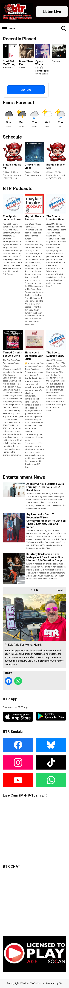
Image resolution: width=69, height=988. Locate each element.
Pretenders (8, 67)
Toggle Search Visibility (63, 28)
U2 (53, 64)
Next (58, 590)
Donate (26, 89)
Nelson (22, 67)
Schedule (12, 137)
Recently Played (19, 38)
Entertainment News (24, 477)
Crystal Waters (41, 74)
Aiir (60, 983)
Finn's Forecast (18, 102)
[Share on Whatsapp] (18, 681)
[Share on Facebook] (8, 681)
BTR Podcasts (18, 188)
